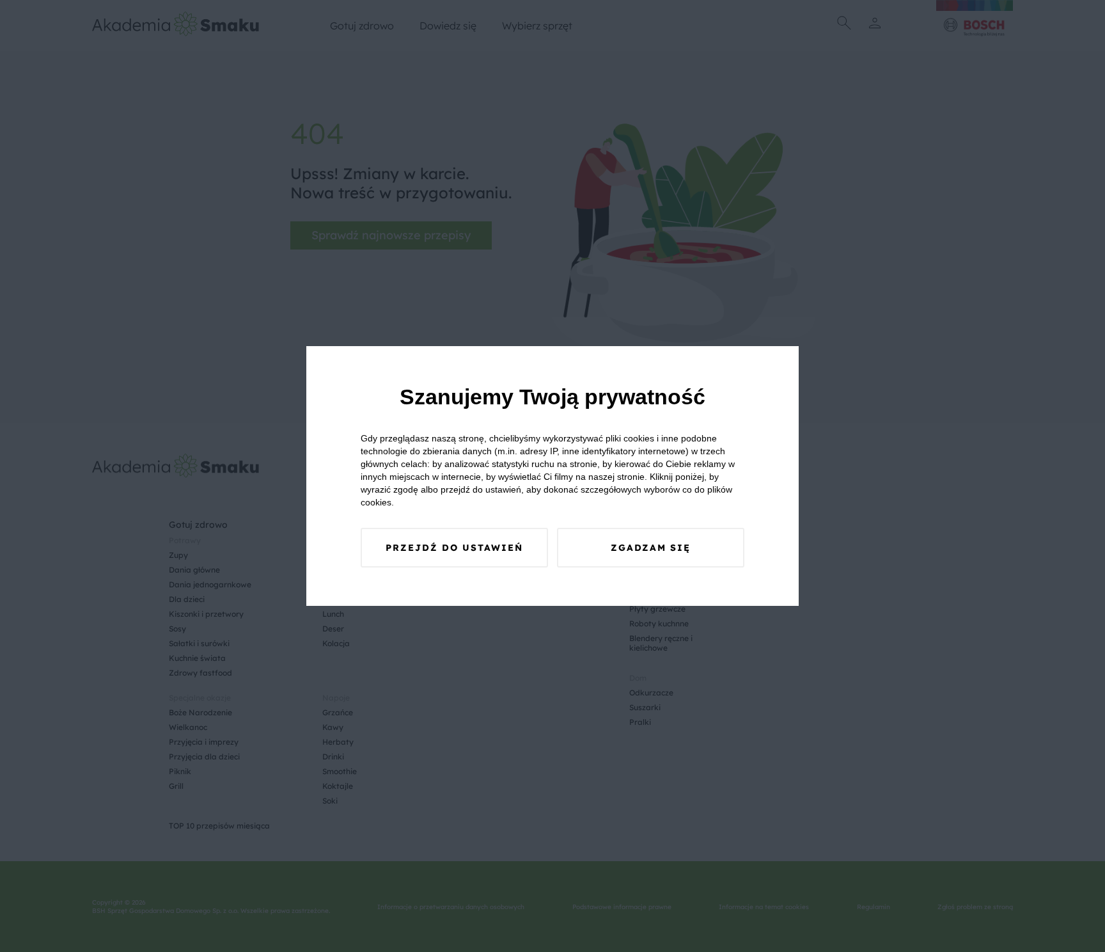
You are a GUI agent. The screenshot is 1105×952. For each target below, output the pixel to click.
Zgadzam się (651, 547)
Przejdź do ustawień (454, 547)
